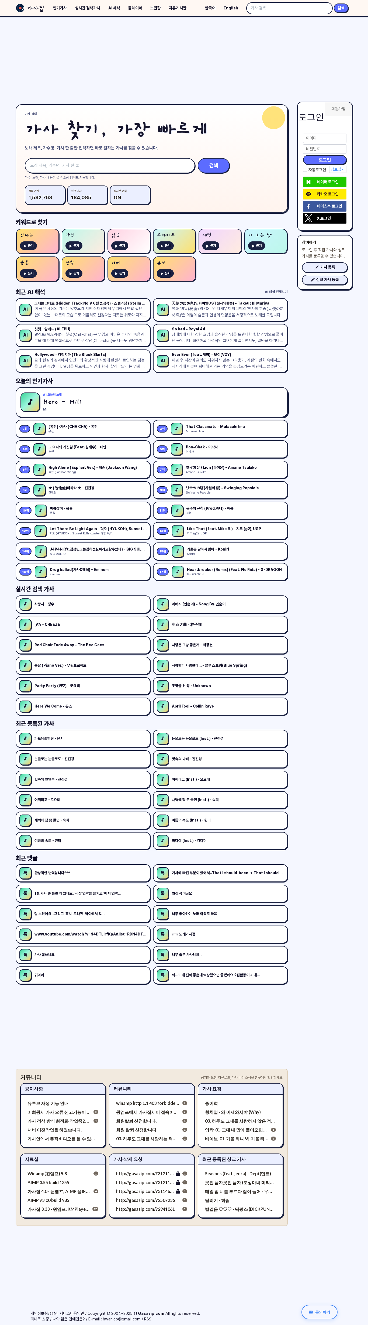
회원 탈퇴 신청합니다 (136, 1129)
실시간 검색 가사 (35, 588)
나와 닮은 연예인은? (69, 1319)
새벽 (206, 235)
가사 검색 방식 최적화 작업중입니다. (59, 1120)
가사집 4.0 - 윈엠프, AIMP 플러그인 (59, 1191)
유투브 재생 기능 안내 (48, 1103)
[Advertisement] (184, 59)
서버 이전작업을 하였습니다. (54, 1129)
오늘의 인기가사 (34, 380)
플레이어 (135, 8)
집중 (115, 235)
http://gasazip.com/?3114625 (145, 1191)
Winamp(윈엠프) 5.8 (47, 1173)
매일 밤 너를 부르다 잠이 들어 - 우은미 (240, 1191)
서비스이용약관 (72, 1313)
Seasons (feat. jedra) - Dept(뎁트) (238, 1173)
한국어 (210, 8)
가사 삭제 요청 (128, 1159)
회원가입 (338, 108)
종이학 (211, 1103)
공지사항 (34, 1088)
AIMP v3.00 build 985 (48, 1200)
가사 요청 (211, 1088)
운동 (24, 263)
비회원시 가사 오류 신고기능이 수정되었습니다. (59, 1112)
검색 (341, 8)
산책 (70, 263)
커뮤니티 (122, 1088)
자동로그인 (317, 169)
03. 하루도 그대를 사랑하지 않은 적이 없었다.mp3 (240, 1120)
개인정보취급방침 (44, 1313)
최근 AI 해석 (30, 291)
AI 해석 (114, 8)
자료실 (32, 1159)
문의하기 (322, 1312)
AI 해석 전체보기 (276, 292)
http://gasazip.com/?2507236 (145, 1200)
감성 (70, 235)
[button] (325, 267)
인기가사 (60, 8)
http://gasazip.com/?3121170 (145, 1173)
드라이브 (166, 235)
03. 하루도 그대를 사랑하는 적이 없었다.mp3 (148, 1138)
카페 (115, 263)
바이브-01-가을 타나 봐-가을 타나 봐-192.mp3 (237, 1138)
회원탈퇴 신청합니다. (136, 1120)
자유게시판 (177, 8)
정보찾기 (338, 169)
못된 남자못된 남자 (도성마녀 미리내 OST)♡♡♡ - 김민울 (240, 1182)
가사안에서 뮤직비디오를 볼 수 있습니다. (62, 1138)
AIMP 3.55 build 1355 (48, 1182)
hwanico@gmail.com (122, 1319)
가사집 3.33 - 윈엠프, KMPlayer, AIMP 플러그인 (58, 1209)
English (231, 8)
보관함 (155, 8)
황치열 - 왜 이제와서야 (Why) (233, 1112)
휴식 (161, 263)
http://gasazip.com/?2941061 (145, 1209)
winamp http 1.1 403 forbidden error (148, 1103)
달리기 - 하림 (217, 1200)
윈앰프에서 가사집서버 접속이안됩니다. (148, 1112)
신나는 (27, 235)
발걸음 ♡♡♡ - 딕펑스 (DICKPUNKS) (240, 1209)
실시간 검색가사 (87, 8)
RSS (147, 1319)
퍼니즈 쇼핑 (39, 1319)
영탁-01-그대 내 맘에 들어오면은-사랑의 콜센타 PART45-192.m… (237, 1129)
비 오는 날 (259, 235)
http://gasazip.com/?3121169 (145, 1182)
